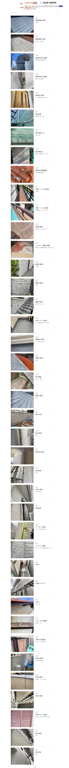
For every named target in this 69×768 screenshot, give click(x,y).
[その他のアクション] (56, 17)
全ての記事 (12, 12)
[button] (56, 12)
